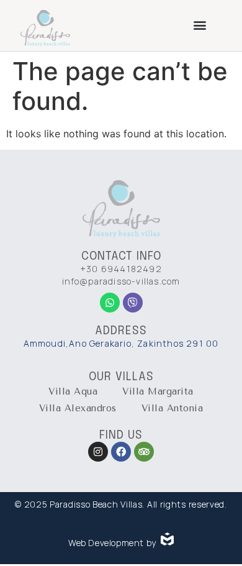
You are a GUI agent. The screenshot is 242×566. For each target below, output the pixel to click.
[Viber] (133, 303)
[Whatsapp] (110, 303)
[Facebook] (121, 452)
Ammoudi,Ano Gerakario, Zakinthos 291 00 (121, 343)
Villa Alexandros (78, 408)
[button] (200, 25)
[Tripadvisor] (144, 452)
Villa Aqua (72, 391)
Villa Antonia (172, 408)
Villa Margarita (158, 391)
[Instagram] (98, 452)
